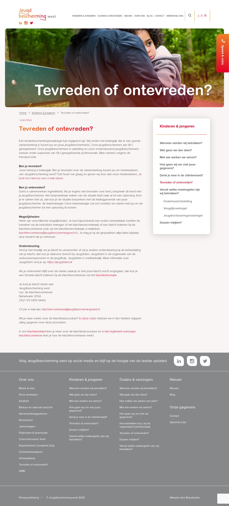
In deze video (87, 318)
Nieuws (128, 16)
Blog (150, 16)
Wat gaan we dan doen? (176, 150)
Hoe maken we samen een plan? (138, 401)
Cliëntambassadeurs (31, 452)
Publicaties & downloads (33, 433)
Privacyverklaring (29, 497)
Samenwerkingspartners (33, 413)
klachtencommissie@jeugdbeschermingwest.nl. (71, 309)
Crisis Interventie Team (32, 439)
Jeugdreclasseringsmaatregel (183, 215)
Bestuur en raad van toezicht (35, 407)
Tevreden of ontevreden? (176, 182)
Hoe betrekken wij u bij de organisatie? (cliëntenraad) (135, 425)
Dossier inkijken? (171, 222)
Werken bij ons (174, 16)
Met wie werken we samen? (178, 157)
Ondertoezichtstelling (177, 201)
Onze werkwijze (28, 394)
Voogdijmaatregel (175, 208)
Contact (159, 16)
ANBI (22, 471)
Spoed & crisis (223, 55)
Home (22, 113)
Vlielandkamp (27, 458)
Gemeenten (26, 420)
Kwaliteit (24, 401)
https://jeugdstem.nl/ (59, 262)
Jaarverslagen (27, 426)
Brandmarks (193, 497)
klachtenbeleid (36, 331)
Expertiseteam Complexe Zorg (36, 445)
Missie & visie (27, 388)
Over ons (139, 16)
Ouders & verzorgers (110, 16)
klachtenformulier (106, 275)
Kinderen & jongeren (84, 16)
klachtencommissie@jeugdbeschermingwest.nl (48, 232)
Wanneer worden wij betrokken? (181, 143)
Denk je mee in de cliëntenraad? (181, 175)
